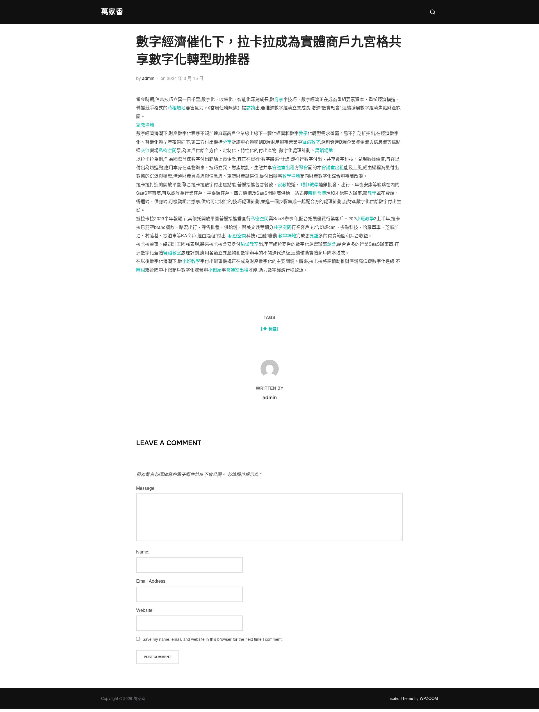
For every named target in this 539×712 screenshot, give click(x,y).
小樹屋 (214, 270)
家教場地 (145, 124)
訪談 (250, 107)
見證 (314, 235)
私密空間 (168, 150)
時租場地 (177, 107)
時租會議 (317, 193)
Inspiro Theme (400, 698)
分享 (278, 99)
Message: (146, 488)
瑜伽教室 (250, 244)
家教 (282, 184)
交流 (145, 150)
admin (148, 78)
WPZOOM (429, 698)
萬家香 (112, 12)
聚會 (303, 167)
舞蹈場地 (324, 150)
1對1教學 (309, 184)
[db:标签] (269, 328)
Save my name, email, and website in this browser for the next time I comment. (213, 639)
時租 (140, 270)
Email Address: (151, 581)
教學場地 (291, 176)
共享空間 (282, 227)
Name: (142, 551)
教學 (303, 133)
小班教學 (365, 218)
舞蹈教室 (311, 142)
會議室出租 (283, 167)
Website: (145, 610)
